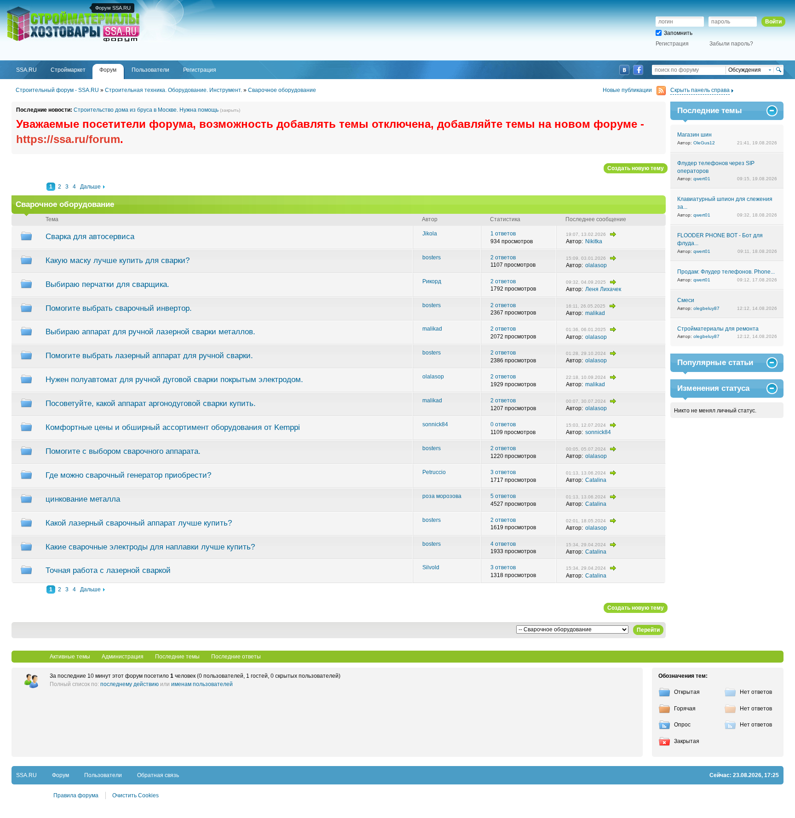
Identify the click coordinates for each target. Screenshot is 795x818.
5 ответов (503, 496)
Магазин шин (694, 135)
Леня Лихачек (603, 289)
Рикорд (431, 281)
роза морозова (441, 496)
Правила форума (75, 795)
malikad (595, 313)
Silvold (430, 567)
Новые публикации (627, 90)
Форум (60, 775)
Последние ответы (236, 656)
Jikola (429, 233)
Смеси (685, 300)
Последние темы (177, 656)
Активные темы (70, 656)
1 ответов (503, 233)
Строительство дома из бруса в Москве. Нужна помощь (146, 110)
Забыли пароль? (731, 43)
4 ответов (503, 544)
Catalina (595, 480)
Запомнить (678, 33)
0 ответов (503, 424)
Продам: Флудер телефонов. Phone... (726, 272)
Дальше (90, 186)
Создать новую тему (635, 168)
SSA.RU (44, 7)
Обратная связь (158, 775)
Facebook (638, 70)
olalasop (596, 265)
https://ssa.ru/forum (68, 139)
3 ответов (503, 472)
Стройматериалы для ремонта (718, 329)
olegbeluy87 (706, 308)
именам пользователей (202, 684)
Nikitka (593, 241)
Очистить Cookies (135, 795)
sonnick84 (435, 424)
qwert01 (701, 178)
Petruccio (434, 472)
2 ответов (503, 257)
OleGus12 (704, 142)
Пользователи (103, 775)
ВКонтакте (624, 70)
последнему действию (129, 684)
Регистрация (672, 43)
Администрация (123, 656)
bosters (431, 257)
